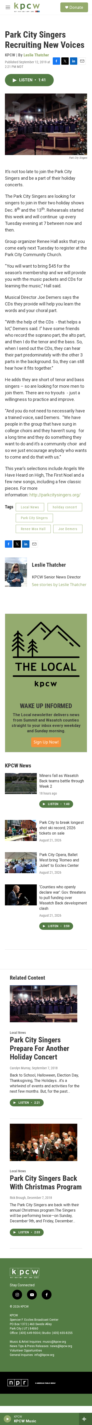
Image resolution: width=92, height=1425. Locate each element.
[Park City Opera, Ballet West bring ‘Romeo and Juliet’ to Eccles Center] (21, 862)
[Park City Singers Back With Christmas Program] (43, 1142)
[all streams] (85, 1419)
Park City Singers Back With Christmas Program (46, 1182)
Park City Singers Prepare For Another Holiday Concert (39, 1048)
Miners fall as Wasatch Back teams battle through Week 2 (61, 781)
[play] (7, 1418)
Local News (30, 507)
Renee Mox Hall (33, 529)
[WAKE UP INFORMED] (46, 654)
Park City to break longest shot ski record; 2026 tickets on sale (61, 828)
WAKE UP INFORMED (46, 706)
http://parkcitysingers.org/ (54, 494)
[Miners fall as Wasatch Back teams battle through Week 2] (21, 783)
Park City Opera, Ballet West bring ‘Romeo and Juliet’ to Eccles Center (59, 860)
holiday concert (65, 507)
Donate (76, 7)
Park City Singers (34, 518)
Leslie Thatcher (36, 54)
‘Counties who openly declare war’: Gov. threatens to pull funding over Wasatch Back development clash (63, 898)
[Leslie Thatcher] (16, 572)
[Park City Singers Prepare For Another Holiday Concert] (43, 1004)
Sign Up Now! (46, 742)
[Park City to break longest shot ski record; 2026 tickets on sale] (21, 830)
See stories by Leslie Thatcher (59, 584)
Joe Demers (67, 529)
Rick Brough (18, 1198)
